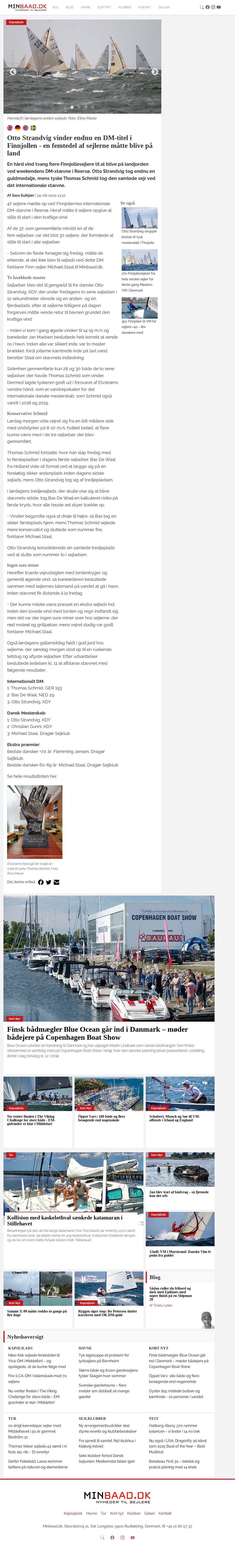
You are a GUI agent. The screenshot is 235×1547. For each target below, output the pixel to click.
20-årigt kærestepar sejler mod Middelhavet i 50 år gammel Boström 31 (34, 1431)
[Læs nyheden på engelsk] (10, 127)
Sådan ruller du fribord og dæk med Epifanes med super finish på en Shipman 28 (170, 1293)
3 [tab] (86, 107)
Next (153, 70)
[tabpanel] (82, 70)
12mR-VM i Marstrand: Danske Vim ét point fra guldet (180, 1253)
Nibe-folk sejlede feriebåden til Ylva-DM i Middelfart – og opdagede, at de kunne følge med (37, 1361)
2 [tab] (79, 107)
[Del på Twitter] (48, 882)
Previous (11, 70)
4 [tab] (92, 107)
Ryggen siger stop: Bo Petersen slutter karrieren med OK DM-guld (107, 1313)
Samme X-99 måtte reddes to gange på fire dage (37, 1313)
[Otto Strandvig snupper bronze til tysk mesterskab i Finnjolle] (139, 218)
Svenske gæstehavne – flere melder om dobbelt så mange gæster (104, 1391)
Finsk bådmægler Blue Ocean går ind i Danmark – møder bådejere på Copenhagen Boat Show (97, 1033)
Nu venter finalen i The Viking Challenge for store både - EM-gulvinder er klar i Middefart (31, 1120)
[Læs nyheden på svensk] (33, 127)
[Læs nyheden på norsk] (25, 127)
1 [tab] (72, 107)
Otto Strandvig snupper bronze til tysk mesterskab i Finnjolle (139, 237)
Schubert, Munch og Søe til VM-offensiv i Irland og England (174, 1118)
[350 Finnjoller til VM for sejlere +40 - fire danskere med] (139, 307)
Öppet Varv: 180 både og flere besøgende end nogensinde (101, 1118)
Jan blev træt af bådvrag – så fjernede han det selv (179, 1194)
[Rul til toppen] (228, 1540)
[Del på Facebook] (41, 882)
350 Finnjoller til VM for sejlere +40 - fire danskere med (139, 327)
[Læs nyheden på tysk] (17, 127)
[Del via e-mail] (56, 882)
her (53, 776)
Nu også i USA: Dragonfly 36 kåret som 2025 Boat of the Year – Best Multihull (178, 1446)
